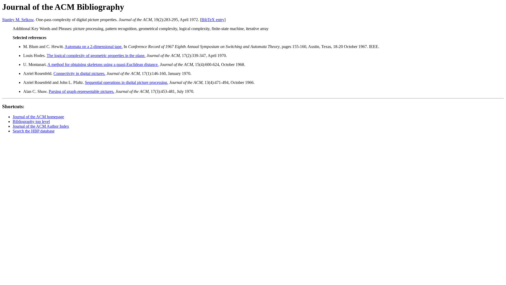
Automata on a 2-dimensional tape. (94, 46)
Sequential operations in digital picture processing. (126, 82)
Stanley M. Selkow (18, 19)
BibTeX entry (212, 19)
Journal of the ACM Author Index (41, 126)
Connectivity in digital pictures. (79, 73)
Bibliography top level (31, 121)
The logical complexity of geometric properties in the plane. (96, 55)
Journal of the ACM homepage (38, 117)
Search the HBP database (34, 131)
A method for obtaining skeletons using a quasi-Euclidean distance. (103, 64)
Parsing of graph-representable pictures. (81, 91)
